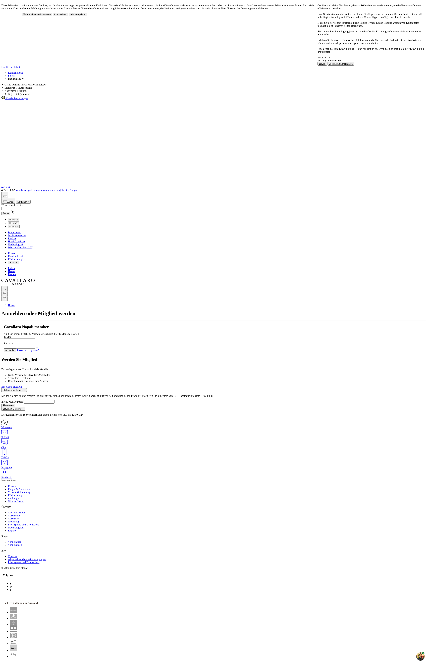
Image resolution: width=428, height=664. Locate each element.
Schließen (23, 202)
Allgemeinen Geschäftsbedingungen (27, 559)
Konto (11, 253)
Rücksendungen (16, 259)
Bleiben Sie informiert (14, 390)
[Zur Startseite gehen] (18, 284)
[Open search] (4, 288)
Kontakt (12, 486)
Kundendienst (15, 72)
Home (11, 305)
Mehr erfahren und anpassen (37, 14)
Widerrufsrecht (16, 501)
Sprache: (13, 262)
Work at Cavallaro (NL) (20, 247)
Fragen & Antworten (19, 489)
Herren (11, 271)
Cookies (12, 556)
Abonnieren (8, 405)
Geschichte (14, 515)
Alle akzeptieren (78, 14)
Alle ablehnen (60, 14)
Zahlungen (13, 498)
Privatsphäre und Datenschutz (23, 524)
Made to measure (17, 235)
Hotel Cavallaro (16, 241)
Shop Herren (15, 541)
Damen (12, 274)
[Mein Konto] (4, 293)
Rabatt (11, 268)
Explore (12, 238)
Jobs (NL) (13, 521)
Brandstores (14, 232)
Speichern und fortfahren (341, 64)
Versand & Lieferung (19, 492)
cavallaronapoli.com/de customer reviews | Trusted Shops (46, 190)
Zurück (322, 64)
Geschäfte (13, 518)
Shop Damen (15, 544)
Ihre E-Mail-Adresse (12, 401)
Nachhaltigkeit (15, 244)
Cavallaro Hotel (16, 512)
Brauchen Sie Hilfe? (13, 409)
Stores (11, 75)
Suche (6, 213)
